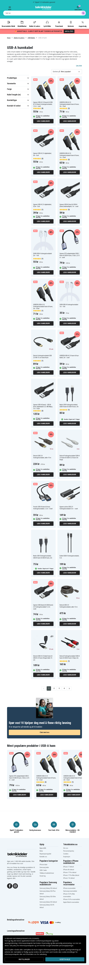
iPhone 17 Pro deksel (69, 872)
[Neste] (80, 773)
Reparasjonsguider (45, 854)
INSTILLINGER (24, 959)
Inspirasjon (66, 856)
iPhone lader (43, 864)
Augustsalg (82, 26)
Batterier (71, 26)
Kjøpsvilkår (43, 848)
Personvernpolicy (68, 851)
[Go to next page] (69, 688)
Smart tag (43, 876)
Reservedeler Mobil (8, 26)
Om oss (65, 848)
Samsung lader (44, 867)
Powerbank (59, 26)
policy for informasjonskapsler (23, 946)
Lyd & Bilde (47, 26)
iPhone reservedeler (69, 888)
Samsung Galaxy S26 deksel (48, 888)
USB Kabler (31, 38)
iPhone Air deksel (68, 869)
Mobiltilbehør (22, 26)
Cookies (65, 854)
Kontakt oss (43, 856)
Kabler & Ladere (34, 26)
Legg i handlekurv (43, 121)
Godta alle (65, 959)
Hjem (9, 38)
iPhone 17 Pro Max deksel (71, 875)
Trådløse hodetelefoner (47, 873)
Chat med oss (44, 732)
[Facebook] (9, 886)
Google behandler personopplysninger (59, 946)
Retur (41, 851)
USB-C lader (43, 870)
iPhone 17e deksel (69, 878)
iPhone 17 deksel (68, 867)
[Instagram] (15, 886)
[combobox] (44, 13)
